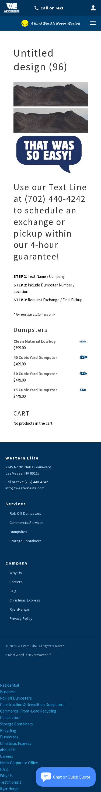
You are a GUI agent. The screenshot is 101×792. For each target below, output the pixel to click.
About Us (8, 749)
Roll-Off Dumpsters (25, 513)
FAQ (12, 591)
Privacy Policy (20, 618)
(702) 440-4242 (36, 481)
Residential (9, 685)
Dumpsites (18, 531)
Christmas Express (24, 600)
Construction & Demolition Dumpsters (32, 704)
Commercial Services (26, 522)
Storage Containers (25, 540)
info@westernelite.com (24, 488)
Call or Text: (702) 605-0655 (52, 8)
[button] (66, 777)
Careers (15, 581)
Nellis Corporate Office (19, 762)
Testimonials (10, 782)
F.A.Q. (4, 769)
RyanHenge (19, 609)
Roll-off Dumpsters (16, 698)
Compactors (10, 717)
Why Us (15, 572)
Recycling (8, 730)
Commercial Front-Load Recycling (28, 711)
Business (8, 691)
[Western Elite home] (13, 8)
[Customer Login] (93, 8)
